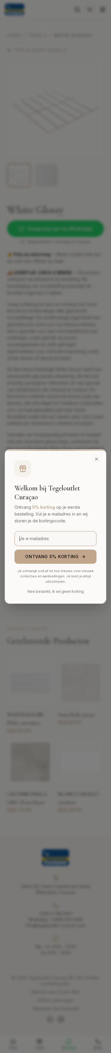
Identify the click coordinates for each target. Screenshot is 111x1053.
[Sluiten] (96, 459)
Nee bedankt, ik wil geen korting (56, 591)
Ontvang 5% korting (52, 556)
